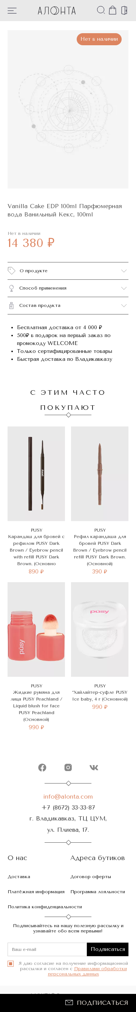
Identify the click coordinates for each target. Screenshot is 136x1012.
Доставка (19, 876)
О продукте (34, 270)
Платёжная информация (36, 891)
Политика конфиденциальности (45, 906)
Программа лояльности (97, 891)
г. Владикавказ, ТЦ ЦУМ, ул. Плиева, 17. (68, 824)
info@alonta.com (68, 796)
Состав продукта (39, 305)
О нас (17, 858)
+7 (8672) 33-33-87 (68, 807)
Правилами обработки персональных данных (87, 971)
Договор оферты (90, 876)
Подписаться (102, 1002)
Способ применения (42, 288)
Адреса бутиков (97, 858)
